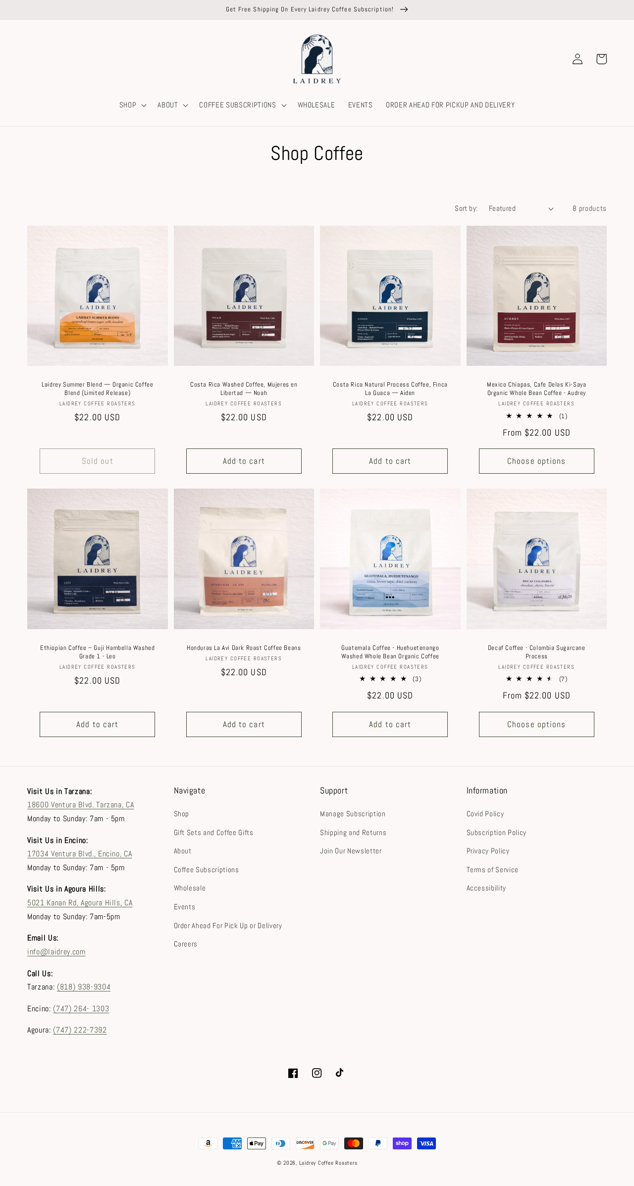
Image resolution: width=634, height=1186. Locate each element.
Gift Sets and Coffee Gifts (214, 833)
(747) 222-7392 (79, 1030)
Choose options (536, 461)
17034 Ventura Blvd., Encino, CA (79, 853)
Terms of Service (493, 870)
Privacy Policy (488, 851)
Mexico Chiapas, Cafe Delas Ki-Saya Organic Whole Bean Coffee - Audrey (536, 389)
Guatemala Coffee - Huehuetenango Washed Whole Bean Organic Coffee (390, 652)
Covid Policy (485, 814)
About (183, 851)
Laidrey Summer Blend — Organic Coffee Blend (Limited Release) (97, 389)
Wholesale (190, 888)
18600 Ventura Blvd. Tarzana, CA (80, 804)
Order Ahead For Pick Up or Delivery (228, 926)
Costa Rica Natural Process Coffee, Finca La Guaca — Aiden (390, 389)
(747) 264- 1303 (81, 1008)
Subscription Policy (497, 833)
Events (185, 907)
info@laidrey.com (56, 951)
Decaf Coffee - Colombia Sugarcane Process (536, 652)
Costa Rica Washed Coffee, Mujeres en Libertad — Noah (244, 389)
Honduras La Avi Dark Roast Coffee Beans (244, 648)
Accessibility (487, 888)
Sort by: (466, 208)
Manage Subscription (353, 814)
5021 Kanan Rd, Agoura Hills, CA (79, 902)
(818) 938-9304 (83, 987)
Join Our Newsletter (351, 851)
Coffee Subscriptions (206, 870)
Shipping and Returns (353, 833)
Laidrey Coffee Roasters (328, 1162)
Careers (186, 944)
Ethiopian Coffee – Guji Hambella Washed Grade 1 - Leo (97, 652)
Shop (182, 814)
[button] (132, 105)
